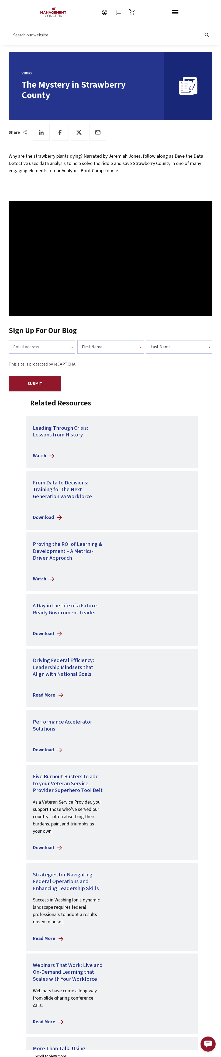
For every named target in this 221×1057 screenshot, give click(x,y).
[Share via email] (97, 132)
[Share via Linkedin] (41, 132)
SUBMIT (34, 384)
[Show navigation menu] (175, 12)
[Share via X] (79, 132)
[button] (208, 1044)
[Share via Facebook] (60, 132)
